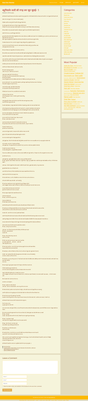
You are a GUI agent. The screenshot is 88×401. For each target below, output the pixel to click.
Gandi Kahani (81, 78)
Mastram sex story (79, 93)
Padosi (73, 99)
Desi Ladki (79, 75)
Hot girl (18, 347)
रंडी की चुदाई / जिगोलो (68, 50)
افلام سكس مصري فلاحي (44, 400)
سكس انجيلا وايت (61, 400)
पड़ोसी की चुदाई (67, 41)
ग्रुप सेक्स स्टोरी (67, 35)
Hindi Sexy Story (69, 86)
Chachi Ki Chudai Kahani (69, 71)
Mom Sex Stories (74, 94)
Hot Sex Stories (75, 88)
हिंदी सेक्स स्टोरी (68, 2)
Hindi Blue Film (23, 400)
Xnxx (67, 400)
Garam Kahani (14, 347)
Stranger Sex (67, 25)
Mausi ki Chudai (67, 94)
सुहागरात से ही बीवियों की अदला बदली (9, 350)
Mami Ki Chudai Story (68, 93)
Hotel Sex (77, 86)
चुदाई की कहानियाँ (76, 2)
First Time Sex (67, 19)
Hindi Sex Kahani (69, 84)
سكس (37, 400)
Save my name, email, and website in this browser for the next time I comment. (23, 386)
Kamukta (73, 91)
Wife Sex (66, 31)
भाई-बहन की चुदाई (67, 45)
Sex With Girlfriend (70, 105)
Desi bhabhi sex (69, 75)
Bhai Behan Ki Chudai (70, 67)
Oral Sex (67, 99)
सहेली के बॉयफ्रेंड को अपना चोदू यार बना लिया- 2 (11, 349)
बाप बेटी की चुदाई (67, 43)
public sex (33, 347)
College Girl (79, 73)
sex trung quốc (31, 400)
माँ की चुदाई (61, 2)
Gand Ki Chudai (69, 80)
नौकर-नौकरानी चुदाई (68, 39)
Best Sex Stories (77, 65)
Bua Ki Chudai (80, 67)
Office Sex (66, 21)
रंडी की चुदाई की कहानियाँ (68, 109)
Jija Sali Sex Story (67, 91)
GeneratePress (52, 397)
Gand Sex (77, 80)
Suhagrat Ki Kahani (80, 105)
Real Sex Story (68, 103)
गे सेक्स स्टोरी (66, 33)
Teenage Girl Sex (68, 29)
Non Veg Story (28, 347)
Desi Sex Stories (8, 2)
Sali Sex (82, 2)
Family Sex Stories (53, 2)
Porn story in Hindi (70, 101)
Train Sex (65, 107)
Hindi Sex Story (78, 84)
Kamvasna (22, 347)
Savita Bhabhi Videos (76, 103)
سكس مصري (54, 400)
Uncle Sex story (72, 107)
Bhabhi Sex (66, 15)
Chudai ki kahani (7, 347)
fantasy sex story (72, 77)
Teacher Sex (67, 27)
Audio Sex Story (68, 65)
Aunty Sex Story (43, 2)
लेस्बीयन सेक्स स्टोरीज (68, 52)
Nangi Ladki (68, 97)
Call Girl (74, 69)
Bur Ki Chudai (68, 69)
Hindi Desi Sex (79, 82)
